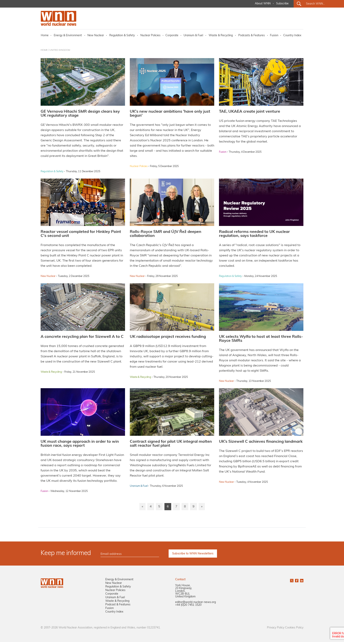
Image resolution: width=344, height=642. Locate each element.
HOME (44, 50)
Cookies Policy (294, 627)
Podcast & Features (117, 604)
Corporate (171, 35)
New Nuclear (95, 35)
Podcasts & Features (251, 35)
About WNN (263, 3)
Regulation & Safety (122, 35)
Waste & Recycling (221, 35)
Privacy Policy (275, 627)
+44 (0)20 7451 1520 (188, 605)
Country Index (292, 35)
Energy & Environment (68, 35)
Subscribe (282, 3)
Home (45, 35)
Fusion (274, 35)
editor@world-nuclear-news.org (195, 602)
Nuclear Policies (150, 35)
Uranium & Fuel (193, 35)
